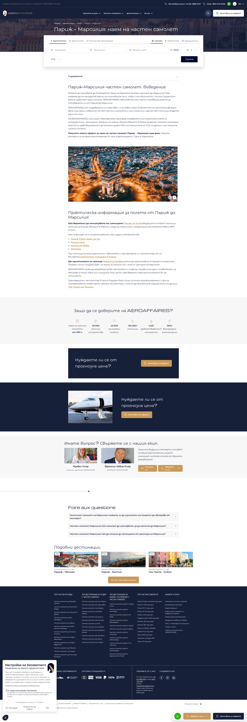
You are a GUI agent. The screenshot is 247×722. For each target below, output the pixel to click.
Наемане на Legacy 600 (146, 638)
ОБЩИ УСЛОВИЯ (80, 703)
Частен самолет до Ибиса (92, 639)
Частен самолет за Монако (64, 651)
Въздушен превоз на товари (176, 620)
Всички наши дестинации (123, 580)
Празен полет (170, 627)
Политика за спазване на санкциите (119, 703)
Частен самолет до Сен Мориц (94, 601)
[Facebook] (161, 677)
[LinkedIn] (234, 4)
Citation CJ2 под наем (145, 615)
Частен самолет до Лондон (92, 642)
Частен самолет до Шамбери (93, 636)
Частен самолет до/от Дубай (121, 629)
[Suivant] (174, 197)
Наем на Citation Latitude (146, 628)
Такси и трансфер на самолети (177, 623)
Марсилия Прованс (113, 261)
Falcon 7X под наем (144, 641)
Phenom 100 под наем (145, 605)
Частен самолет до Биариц (92, 617)
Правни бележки (65, 703)
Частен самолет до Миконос (93, 620)
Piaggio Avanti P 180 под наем (148, 618)
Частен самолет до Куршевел (93, 605)
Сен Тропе (74, 287)
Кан (175, 283)
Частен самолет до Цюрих (64, 623)
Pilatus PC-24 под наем (145, 611)
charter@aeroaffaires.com (145, 686)
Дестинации (69, 23)
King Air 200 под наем (145, 625)
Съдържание (75, 76)
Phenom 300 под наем (145, 621)
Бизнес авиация (171, 608)
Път (79, 23)
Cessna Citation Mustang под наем (149, 601)
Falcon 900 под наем (144, 635)
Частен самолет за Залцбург (93, 627)
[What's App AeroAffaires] (229, 4)
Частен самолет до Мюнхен (65, 648)
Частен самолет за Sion (91, 623)
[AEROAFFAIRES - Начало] (17, 13)
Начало (57, 23)
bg (240, 4)
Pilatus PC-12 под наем (145, 608)
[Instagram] (167, 677)
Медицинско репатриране (175, 617)
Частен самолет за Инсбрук (92, 608)
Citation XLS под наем (145, 631)
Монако (89, 287)
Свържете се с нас (96, 703)
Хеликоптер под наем (173, 605)
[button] (228, 13)
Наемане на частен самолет (176, 601)
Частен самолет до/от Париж (121, 625)
